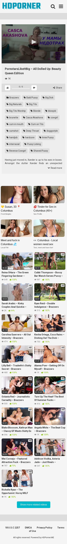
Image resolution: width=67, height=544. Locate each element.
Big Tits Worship (17, 111)
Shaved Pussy (40, 150)
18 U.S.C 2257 (12, 527)
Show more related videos (33, 504)
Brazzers (14, 97)
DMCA (28, 527)
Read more (56, 168)
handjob (13, 137)
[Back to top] (61, 537)
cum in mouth (16, 124)
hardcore (29, 137)
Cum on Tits (37, 124)
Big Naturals (15, 104)
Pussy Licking (34, 144)
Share (58, 87)
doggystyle (52, 131)
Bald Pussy (32, 97)
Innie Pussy (48, 137)
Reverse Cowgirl (17, 150)
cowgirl (54, 117)
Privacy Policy (44, 527)
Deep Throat (32, 131)
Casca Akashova (34, 117)
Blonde (36, 111)
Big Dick (49, 97)
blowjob (52, 111)
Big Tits (33, 104)
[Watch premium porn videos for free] (22, 6)
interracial (14, 144)
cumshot (13, 131)
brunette (13, 117)
